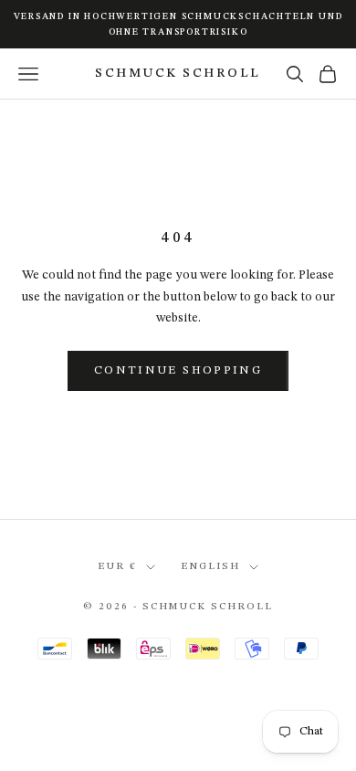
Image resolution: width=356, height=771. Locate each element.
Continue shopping (178, 370)
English (210, 567)
